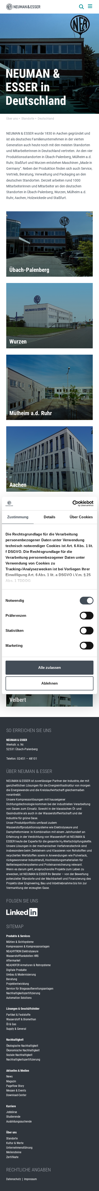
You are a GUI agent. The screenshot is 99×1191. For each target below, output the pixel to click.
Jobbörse (11, 1112)
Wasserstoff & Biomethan (21, 1019)
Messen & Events (16, 1090)
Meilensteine (13, 1152)
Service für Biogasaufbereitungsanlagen (29, 988)
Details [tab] (50, 517)
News (9, 1076)
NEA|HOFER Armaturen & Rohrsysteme (28, 965)
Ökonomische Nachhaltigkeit (23, 1050)
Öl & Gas (11, 1024)
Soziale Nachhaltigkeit (19, 1055)
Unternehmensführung (19, 1147)
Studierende (13, 1116)
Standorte (12, 1138)
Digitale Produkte (16, 970)
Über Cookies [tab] (81, 517)
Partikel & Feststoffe (18, 1014)
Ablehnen (49, 683)
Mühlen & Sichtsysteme (20, 942)
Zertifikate (12, 1157)
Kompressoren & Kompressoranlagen (28, 946)
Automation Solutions (18, 998)
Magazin (11, 1081)
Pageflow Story (15, 1086)
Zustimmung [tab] (18, 517)
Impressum (30, 1179)
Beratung (11, 979)
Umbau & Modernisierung (21, 974)
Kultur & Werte (15, 1143)
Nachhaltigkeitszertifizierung (23, 993)
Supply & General (16, 1029)
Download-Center (16, 1095)
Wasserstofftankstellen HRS (22, 956)
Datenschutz (13, 1179)
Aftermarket (13, 960)
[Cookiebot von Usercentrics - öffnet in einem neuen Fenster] (72, 503)
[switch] (86, 615)
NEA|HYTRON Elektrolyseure (22, 951)
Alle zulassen (49, 667)
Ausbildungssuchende (19, 1121)
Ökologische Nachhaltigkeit (22, 1045)
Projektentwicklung (17, 983)
